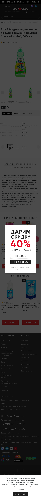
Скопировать (20, 262)
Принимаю (20, 494)
